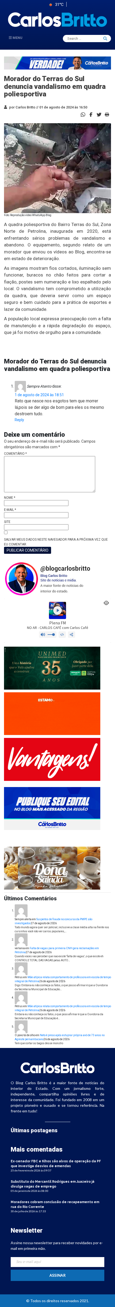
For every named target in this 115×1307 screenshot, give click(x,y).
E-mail (10, 510)
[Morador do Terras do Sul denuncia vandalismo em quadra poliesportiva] (91, 114)
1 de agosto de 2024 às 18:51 (39, 395)
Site (7, 522)
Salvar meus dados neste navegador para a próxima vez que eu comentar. (56, 542)
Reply (19, 420)
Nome (9, 498)
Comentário (15, 454)
